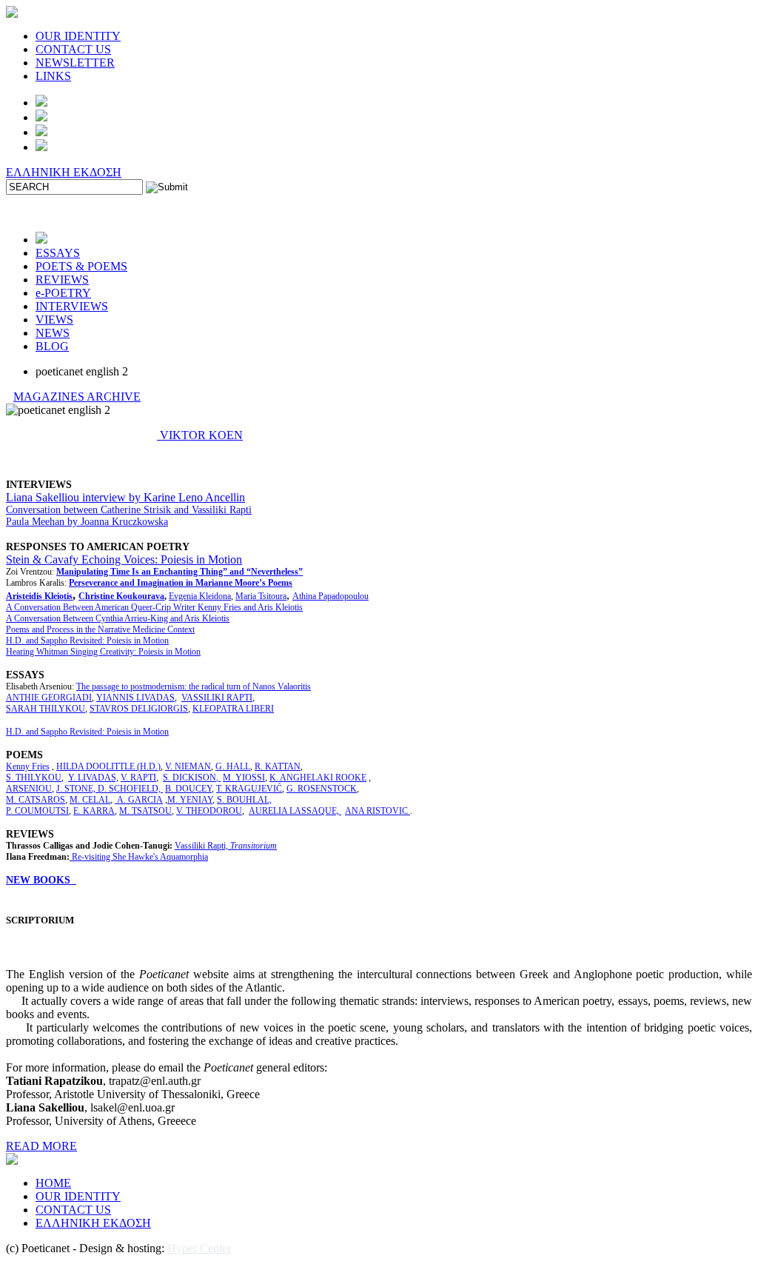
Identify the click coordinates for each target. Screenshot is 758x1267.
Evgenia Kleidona (200, 596)
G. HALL (232, 766)
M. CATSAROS (35, 800)
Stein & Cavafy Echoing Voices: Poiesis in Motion (124, 559)
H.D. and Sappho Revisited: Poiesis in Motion (87, 640)
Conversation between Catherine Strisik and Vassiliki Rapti (129, 509)
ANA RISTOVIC (377, 811)
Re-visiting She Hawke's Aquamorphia (140, 857)
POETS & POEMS (81, 266)
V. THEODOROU (209, 811)
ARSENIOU (29, 788)
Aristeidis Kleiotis (39, 596)
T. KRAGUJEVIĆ (249, 788)
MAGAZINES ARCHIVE (77, 396)
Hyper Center (199, 1248)
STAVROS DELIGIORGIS (139, 708)
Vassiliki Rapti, (226, 845)
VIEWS (54, 319)
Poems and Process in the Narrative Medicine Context (100, 629)
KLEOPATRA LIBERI (233, 708)
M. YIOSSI (244, 777)
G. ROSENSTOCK (321, 788)
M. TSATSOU (145, 811)
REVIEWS (62, 279)
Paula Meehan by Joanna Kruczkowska (87, 521)
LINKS (53, 76)
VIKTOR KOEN (200, 435)
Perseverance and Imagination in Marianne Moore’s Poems (180, 583)
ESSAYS (58, 253)
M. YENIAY (189, 800)
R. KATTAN (278, 766)
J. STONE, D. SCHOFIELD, (109, 788)
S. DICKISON (189, 777)
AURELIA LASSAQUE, (295, 811)
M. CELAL (90, 800)
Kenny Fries (28, 766)
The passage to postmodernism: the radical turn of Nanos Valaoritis (193, 686)
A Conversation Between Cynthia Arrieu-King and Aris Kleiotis (117, 618)
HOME (53, 1183)
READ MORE (41, 1146)
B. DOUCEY (188, 788)
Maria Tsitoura (260, 596)
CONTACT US (73, 49)
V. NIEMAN (188, 766)
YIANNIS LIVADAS (135, 697)
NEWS (53, 333)
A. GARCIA (139, 800)
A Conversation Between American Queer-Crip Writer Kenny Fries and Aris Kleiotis (154, 607)
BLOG (52, 346)
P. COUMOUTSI (37, 811)
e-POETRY (63, 293)
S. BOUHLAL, (244, 800)
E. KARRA (94, 811)
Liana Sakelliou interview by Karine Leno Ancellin (125, 497)
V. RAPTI (138, 777)
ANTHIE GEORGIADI (49, 697)
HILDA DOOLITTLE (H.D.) (108, 766)
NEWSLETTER (75, 62)
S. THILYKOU (33, 777)
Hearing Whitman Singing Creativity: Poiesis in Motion (103, 651)
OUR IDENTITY (78, 36)
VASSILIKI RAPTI (216, 697)
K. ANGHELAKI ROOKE (317, 777)
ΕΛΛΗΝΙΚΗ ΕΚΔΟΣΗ (63, 172)
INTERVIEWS (72, 306)
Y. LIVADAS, (93, 777)
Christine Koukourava (121, 596)
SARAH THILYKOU (45, 708)
